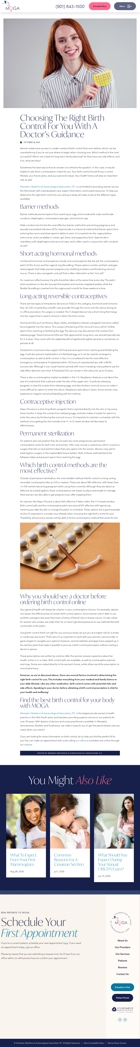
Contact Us (122, 974)
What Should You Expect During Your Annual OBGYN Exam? (112, 862)
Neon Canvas (120, 1043)
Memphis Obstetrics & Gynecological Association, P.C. (48, 186)
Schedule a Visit (122, 987)
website (28, 744)
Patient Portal (122, 997)
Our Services (123, 954)
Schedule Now (100, 6)
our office (81, 740)
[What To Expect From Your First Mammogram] (26, 821)
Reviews (122, 967)
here (65, 943)
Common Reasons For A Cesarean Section (69, 859)
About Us (123, 940)
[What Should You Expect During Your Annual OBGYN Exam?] (114, 821)
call (27, 947)
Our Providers (122, 947)
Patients (122, 960)
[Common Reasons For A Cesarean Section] (70, 821)
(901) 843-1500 (70, 6)
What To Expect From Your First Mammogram (23, 859)
